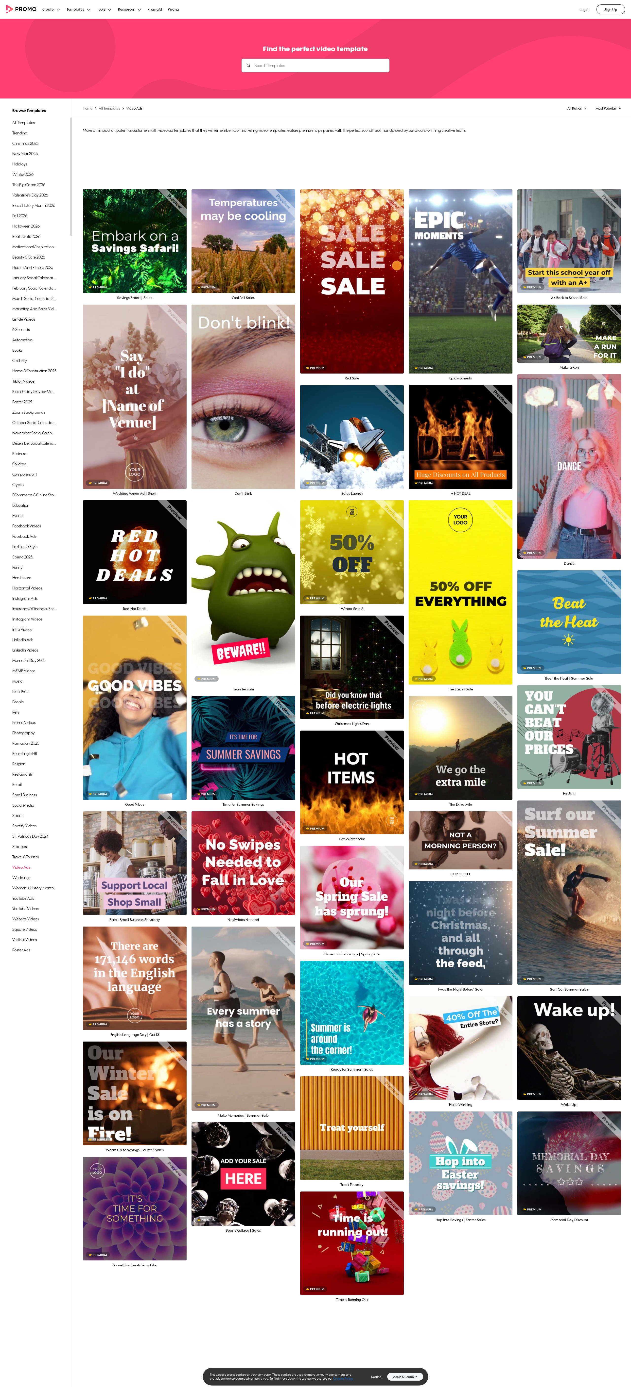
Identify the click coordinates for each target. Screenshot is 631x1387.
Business (19, 453)
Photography (23, 732)
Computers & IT (24, 474)
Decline (376, 1377)
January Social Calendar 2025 (34, 277)
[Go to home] (24, 9)
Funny (17, 567)
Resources (126, 9)
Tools (101, 9)
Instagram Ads (25, 598)
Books (17, 350)
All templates (23, 122)
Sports (17, 815)
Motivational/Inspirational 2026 (34, 246)
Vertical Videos (24, 939)
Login (584, 9)
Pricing (173, 9)
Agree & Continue (405, 1377)
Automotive (22, 339)
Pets (15, 712)
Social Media (23, 805)
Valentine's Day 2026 (30, 195)
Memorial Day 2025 (29, 660)
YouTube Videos (25, 908)
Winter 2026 (23, 174)
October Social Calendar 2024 (34, 422)
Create (48, 9)
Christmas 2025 (25, 143)
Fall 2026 (19, 215)
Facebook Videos (26, 525)
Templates (75, 9)
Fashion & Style (24, 546)
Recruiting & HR (24, 753)
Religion (18, 763)
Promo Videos (24, 722)
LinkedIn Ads (23, 639)
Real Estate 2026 (26, 236)
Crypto (18, 484)
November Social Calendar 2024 (34, 432)
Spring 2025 (22, 557)
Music (17, 681)
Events (17, 515)
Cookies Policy (343, 1378)
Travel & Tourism (25, 856)
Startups (19, 846)
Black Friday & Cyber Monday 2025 (34, 391)
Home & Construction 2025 (34, 370)
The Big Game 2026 (28, 184)
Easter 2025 (22, 401)
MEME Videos (23, 670)
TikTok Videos (23, 381)
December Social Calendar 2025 (34, 443)
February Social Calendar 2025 (34, 288)
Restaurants (22, 774)
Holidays (19, 164)
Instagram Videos (27, 619)
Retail (17, 784)
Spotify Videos (24, 825)
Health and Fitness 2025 (32, 267)
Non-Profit (21, 691)
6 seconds (21, 329)
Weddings (21, 877)
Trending (19, 133)
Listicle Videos (23, 319)
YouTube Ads (23, 898)
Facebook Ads (24, 536)
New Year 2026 (25, 153)
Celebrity (19, 360)
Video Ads (21, 867)
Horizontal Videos (27, 588)
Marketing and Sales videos (34, 308)
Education (20, 505)
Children (19, 463)
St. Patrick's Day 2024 (30, 836)
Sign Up (610, 9)
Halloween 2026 (26, 226)
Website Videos (25, 918)
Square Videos (24, 929)
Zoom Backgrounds (28, 412)
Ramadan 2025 (25, 743)
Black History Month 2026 (33, 205)
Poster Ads (21, 949)
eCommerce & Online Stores (34, 494)
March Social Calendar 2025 (34, 298)
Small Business (24, 794)
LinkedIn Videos (25, 650)
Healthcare (21, 577)
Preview (134, 236)
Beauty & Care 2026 (28, 257)
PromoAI (155, 9)
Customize (134, 247)
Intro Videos (22, 629)
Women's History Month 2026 (34, 887)
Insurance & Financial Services (34, 608)
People (18, 701)
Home (87, 108)
